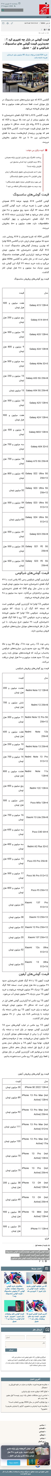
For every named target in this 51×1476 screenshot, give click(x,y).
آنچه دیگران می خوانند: (35, 150)
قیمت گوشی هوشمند (31, 1252)
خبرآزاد (26, 1472)
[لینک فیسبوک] (40, 1261)
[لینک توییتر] (43, 1261)
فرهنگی (42, 1435)
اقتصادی (42, 1428)
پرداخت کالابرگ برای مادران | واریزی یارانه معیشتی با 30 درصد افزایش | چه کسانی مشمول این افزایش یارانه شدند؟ (23, 162)
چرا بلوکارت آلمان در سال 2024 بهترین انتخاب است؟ (28, 1402)
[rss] (14, 6)
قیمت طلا (41, 33)
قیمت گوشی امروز (42, 1255)
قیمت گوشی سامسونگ (14, 1252)
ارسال (11, 1350)
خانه (47, 33)
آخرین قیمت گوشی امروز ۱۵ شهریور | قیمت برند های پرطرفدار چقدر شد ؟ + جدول (36, 1318)
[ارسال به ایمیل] (3, 24)
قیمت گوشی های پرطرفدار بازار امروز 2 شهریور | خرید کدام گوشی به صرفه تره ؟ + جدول (14, 1318)
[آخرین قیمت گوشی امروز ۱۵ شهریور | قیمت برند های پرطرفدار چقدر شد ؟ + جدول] (36, 1306)
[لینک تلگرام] (46, 1261)
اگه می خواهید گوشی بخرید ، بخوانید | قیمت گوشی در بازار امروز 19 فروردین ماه (37, 1288)
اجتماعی (42, 1432)
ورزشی (42, 1438)
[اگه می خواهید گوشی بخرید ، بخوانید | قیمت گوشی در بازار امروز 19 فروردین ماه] (36, 1278)
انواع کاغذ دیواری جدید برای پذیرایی (34, 1391)
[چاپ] (7, 24)
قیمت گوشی (44, 1252)
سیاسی (42, 1425)
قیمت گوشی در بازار (27, 1255)
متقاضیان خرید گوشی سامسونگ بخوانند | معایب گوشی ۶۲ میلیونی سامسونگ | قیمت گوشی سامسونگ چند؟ (14, 1291)
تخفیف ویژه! (13, 1462)
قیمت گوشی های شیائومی (20, 1258)
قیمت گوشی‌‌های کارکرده (40, 1258)
